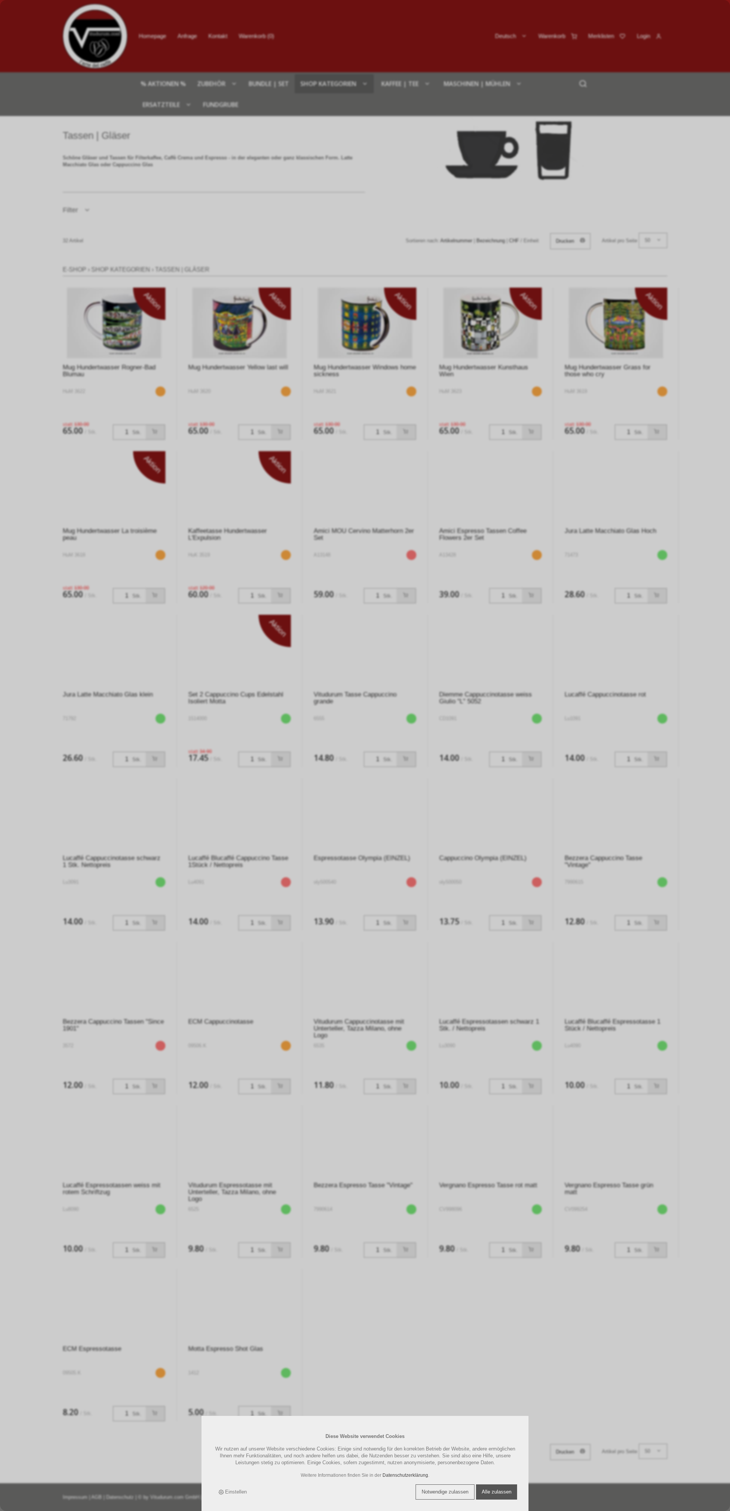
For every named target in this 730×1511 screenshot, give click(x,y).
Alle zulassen (496, 1492)
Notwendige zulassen (445, 1492)
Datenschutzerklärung (405, 1475)
